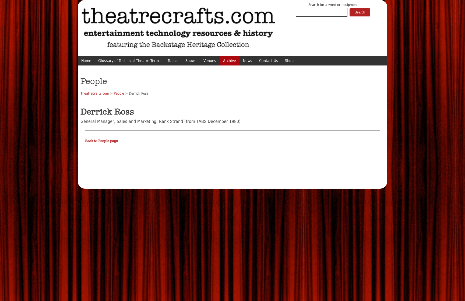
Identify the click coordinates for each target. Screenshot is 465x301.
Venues (209, 60)
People (119, 93)
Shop (289, 60)
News (247, 60)
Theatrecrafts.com (94, 93)
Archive (229, 60)
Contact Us (268, 60)
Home (86, 60)
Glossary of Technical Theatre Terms (129, 60)
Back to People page (101, 141)
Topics (173, 60)
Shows (190, 60)
